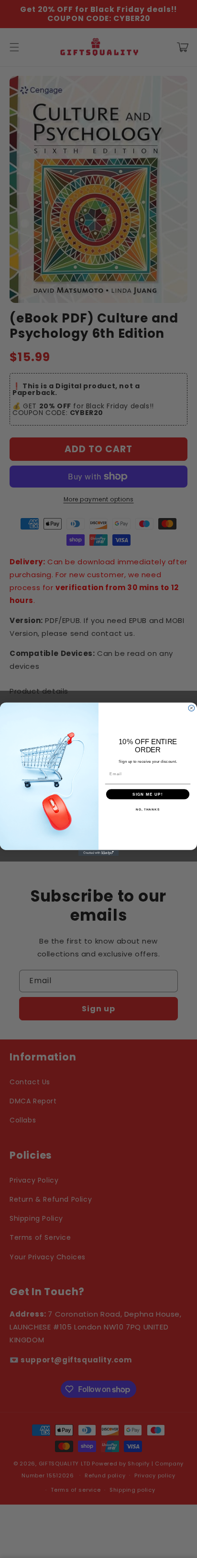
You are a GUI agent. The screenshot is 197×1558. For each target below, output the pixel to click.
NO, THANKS (148, 808)
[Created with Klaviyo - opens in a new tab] (98, 853)
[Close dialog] (191, 708)
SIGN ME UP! (147, 794)
